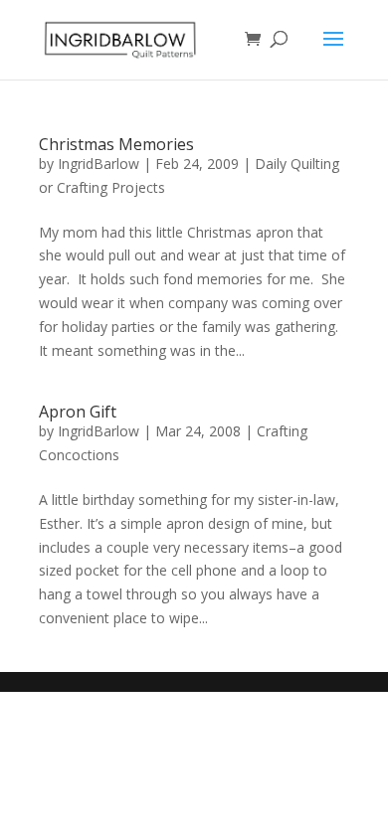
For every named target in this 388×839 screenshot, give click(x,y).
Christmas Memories (116, 144)
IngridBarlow (98, 163)
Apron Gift (77, 411)
